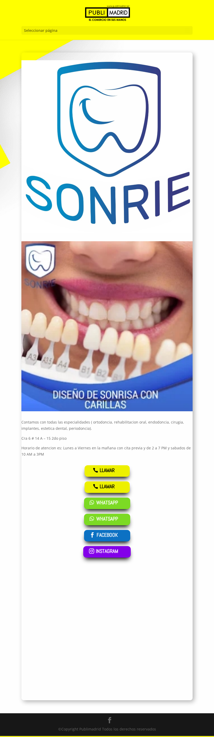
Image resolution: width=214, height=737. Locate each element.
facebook (107, 534)
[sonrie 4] (107, 409)
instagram (107, 551)
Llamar (107, 470)
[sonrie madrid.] (107, 231)
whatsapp (107, 502)
